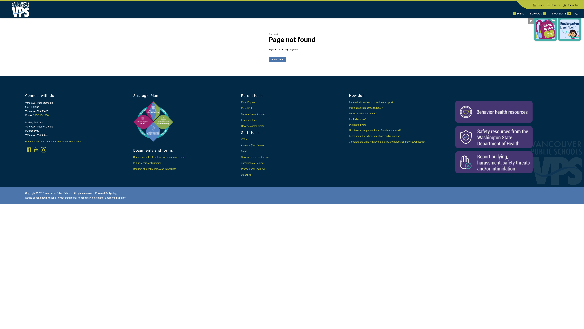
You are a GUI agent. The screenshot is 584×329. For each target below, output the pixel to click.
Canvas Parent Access (253, 114)
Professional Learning (253, 169)
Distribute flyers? (358, 124)
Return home (277, 59)
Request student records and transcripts (154, 169)
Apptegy (113, 193)
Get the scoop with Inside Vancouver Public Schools (53, 141)
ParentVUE (246, 108)
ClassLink (246, 174)
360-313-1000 (41, 115)
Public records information (147, 163)
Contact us (573, 5)
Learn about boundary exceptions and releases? (374, 136)
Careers (555, 5)
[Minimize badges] (531, 21)
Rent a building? (357, 119)
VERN (244, 139)
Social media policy (115, 197)
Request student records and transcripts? (371, 102)
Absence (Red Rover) (252, 145)
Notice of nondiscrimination (39, 197)
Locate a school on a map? (363, 113)
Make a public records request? (366, 107)
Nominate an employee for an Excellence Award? (375, 130)
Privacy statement (66, 197)
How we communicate (252, 126)
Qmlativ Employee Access (255, 157)
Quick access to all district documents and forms (159, 157)
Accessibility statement (90, 197)
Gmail (244, 151)
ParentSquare (248, 102)
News (541, 5)
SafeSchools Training (252, 163)
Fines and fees (249, 120)
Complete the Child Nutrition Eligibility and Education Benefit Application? (387, 141)
